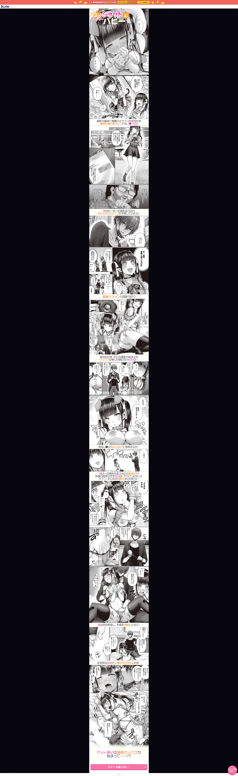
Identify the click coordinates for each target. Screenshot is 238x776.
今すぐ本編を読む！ (119, 767)
